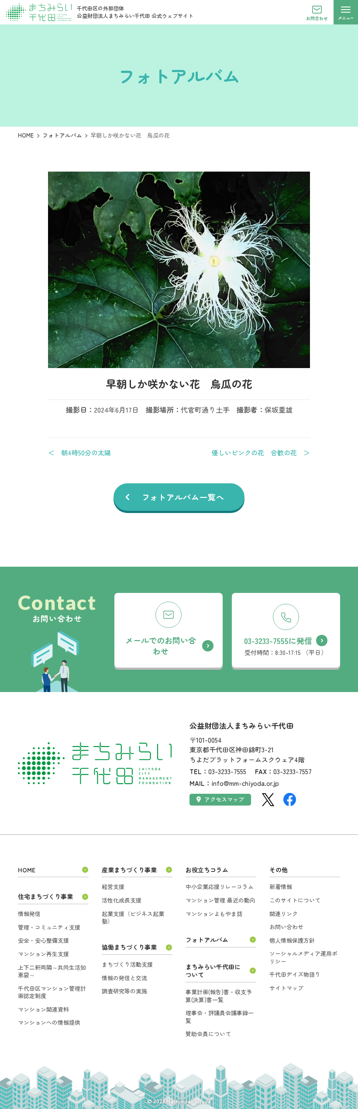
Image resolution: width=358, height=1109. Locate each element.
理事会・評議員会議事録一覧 (220, 1017)
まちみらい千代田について (213, 970)
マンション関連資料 (43, 1009)
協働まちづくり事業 (129, 947)
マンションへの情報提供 (49, 1022)
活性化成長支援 (121, 900)
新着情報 (280, 886)
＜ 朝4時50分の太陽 (79, 452)
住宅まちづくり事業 (45, 896)
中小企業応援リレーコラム (220, 886)
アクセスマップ (224, 799)
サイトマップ (286, 988)
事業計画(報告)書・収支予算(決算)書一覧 (219, 996)
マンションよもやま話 (214, 913)
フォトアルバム (62, 135)
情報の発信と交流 (124, 978)
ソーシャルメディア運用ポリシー (303, 957)
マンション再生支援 (43, 954)
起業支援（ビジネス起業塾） (133, 917)
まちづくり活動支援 (127, 964)
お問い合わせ (286, 927)
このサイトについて (294, 900)
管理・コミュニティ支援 (49, 927)
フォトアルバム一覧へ (183, 497)
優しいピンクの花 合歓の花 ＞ (261, 452)
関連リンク (283, 913)
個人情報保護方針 (292, 940)
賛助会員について (208, 1034)
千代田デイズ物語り (294, 974)
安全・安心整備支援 (43, 940)
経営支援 (113, 886)
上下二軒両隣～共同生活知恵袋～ (52, 971)
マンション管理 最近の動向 (220, 900)
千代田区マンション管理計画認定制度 (52, 992)
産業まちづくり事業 (129, 869)
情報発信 (29, 913)
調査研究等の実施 (124, 991)
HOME (26, 135)
